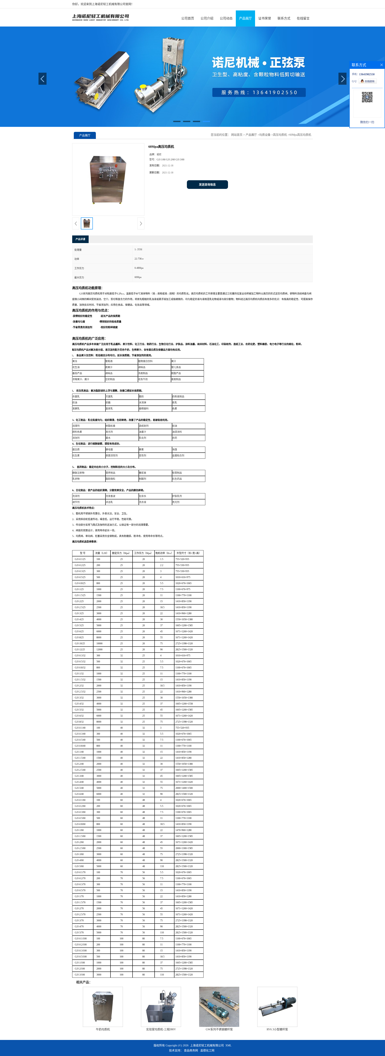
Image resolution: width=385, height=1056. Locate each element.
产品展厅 (245, 18)
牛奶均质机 (103, 1029)
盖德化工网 (207, 1050)
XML (228, 1045)
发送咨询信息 (207, 184)
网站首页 (236, 134)
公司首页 (187, 18)
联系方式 (284, 18)
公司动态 (226, 18)
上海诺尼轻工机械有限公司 (207, 1045)
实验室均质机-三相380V (161, 1029)
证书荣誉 (264, 18)
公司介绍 (207, 18)
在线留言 (303, 18)
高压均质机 (280, 134)
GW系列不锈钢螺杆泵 (219, 1029)
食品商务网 (191, 1050)
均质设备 (265, 134)
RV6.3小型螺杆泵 (277, 1029)
